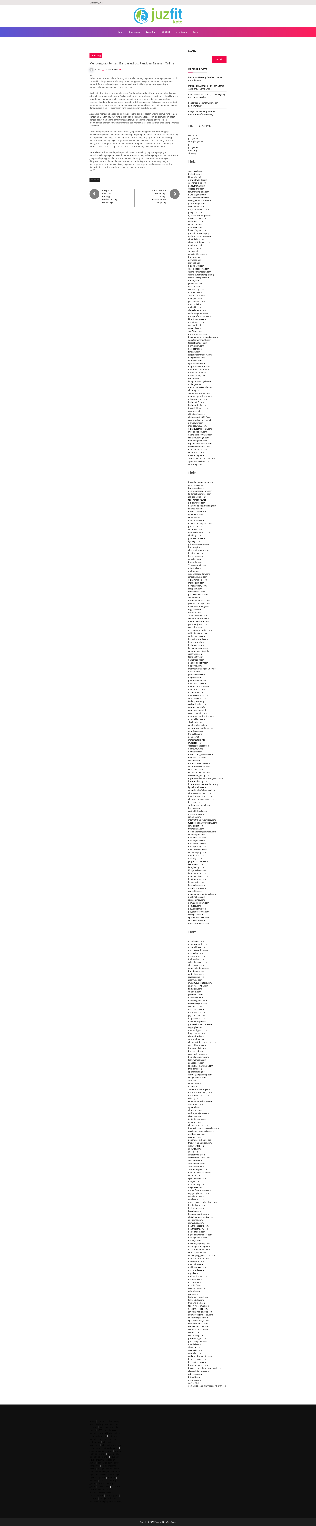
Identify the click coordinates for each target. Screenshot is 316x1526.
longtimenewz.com (197, 879)
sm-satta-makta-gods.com (200, 1311)
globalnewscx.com (196, 674)
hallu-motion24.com (197, 405)
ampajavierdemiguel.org (199, 968)
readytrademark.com (198, 1323)
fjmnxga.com (194, 351)
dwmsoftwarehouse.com (199, 1190)
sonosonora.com (196, 1062)
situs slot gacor (111, 1448)
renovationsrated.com (198, 1326)
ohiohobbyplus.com (197, 1030)
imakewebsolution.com (199, 532)
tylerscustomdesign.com (199, 215)
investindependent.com (199, 1249)
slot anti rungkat (98, 1436)
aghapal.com (194, 1107)
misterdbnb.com (196, 814)
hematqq (104, 1480)
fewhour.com (194, 612)
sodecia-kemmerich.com (199, 805)
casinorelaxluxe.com (197, 849)
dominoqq (193, 150)
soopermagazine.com (198, 1317)
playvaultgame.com (197, 908)
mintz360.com (194, 568)
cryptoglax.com (195, 1027)
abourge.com (194, 1148)
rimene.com (193, 378)
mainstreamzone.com (198, 621)
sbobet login (113, 1474)
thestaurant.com (196, 828)
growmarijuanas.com (198, 624)
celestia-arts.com (196, 188)
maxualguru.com (196, 582)
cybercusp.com (195, 1374)
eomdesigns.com (196, 731)
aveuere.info (194, 597)
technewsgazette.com (198, 313)
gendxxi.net (193, 737)
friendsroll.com (195, 1068)
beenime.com (194, 802)
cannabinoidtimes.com (199, 600)
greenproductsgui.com (199, 603)
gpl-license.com (195, 1220)
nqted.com (193, 1273)
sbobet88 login (105, 1433)
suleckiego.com (195, 464)
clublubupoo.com (196, 834)
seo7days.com (195, 331)
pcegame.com (194, 1282)
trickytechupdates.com (199, 446)
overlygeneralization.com (200, 630)
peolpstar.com (195, 212)
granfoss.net (194, 411)
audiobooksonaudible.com (200, 1356)
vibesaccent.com (196, 965)
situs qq (192, 153)
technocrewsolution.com (199, 236)
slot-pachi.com (195, 588)
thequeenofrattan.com (198, 686)
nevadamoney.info (197, 375)
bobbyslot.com (195, 562)
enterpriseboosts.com (198, 268)
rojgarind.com (194, 609)
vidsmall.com (194, 760)
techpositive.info (196, 657)
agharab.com (194, 1122)
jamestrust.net (195, 283)
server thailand (106, 1492)
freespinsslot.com (196, 591)
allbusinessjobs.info (197, 496)
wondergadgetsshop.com (200, 1074)
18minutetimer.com (197, 615)
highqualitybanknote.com (200, 1234)
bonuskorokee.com (197, 843)
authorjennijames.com (198, 1113)
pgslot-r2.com (194, 1285)
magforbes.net (195, 245)
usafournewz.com (196, 956)
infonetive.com (195, 360)
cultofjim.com (194, 991)
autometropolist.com (198, 1169)
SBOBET (166, 32)
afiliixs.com (193, 1151)
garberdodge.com (196, 203)
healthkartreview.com (198, 1228)
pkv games (95, 180)
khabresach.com (196, 452)
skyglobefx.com (195, 722)
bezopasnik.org (195, 348)
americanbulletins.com (199, 1157)
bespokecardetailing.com (200, 1092)
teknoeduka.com (196, 1300)
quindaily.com (194, 1344)
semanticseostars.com (198, 618)
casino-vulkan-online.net (199, 420)
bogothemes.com (196, 1033)
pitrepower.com (195, 423)
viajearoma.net (195, 1116)
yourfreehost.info (196, 1039)
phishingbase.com (196, 897)
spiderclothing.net (196, 1071)
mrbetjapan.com (196, 322)
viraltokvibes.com (196, 239)
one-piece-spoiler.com (198, 695)
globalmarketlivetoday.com (201, 1217)
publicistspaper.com (197, 1341)
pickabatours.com (196, 502)
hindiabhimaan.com (197, 449)
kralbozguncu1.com (197, 1252)
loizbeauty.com (195, 292)
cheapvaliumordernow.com (201, 799)
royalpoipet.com (196, 825)
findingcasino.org (196, 701)
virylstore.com (195, 224)
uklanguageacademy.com (200, 491)
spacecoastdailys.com (198, 1320)
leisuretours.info (196, 642)
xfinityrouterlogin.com (198, 437)
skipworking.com (196, 289)
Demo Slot (151, 32)
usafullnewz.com (196, 941)
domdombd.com (196, 855)
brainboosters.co (196, 971)
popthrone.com (195, 526)
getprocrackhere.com (198, 861)
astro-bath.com (195, 1104)
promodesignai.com (197, 1338)
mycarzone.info (195, 742)
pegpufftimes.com (196, 185)
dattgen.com (194, 1181)
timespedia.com (195, 298)
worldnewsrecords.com (199, 766)
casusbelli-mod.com (197, 1054)
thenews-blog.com (196, 1303)
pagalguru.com (195, 1279)
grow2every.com (196, 1223)
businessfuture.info (197, 511)
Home (121, 32)
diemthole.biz (194, 304)
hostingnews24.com (197, 1237)
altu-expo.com (195, 1110)
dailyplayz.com (195, 858)
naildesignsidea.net (197, 1134)
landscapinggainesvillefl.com (201, 1255)
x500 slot (102, 1430)
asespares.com (195, 1160)
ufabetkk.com (194, 307)
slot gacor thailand (108, 1498)
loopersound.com (196, 1018)
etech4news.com (196, 1199)
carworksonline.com (197, 218)
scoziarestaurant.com (198, 1329)
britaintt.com (194, 1377)
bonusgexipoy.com (197, 846)
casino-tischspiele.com (198, 277)
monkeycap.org (195, 248)
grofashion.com (195, 891)
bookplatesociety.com (198, 1057)
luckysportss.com (196, 882)
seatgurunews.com (197, 1077)
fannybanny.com (196, 867)
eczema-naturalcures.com (200, 1101)
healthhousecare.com (198, 1225)
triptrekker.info (195, 734)
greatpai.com (194, 1137)
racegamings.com (196, 900)
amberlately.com (196, 974)
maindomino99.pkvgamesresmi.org (106, 1501)
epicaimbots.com (196, 1196)
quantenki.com (195, 751)
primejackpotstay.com (198, 902)
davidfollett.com (195, 997)
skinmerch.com (195, 1006)
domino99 (102, 1421)
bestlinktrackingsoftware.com (202, 831)
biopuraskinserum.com (199, 366)
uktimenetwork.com (197, 944)
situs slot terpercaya (107, 1439)
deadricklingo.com (196, 719)
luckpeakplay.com (196, 885)
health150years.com (197, 230)
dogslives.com (194, 677)
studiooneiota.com (197, 698)
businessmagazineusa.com (200, 754)
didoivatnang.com (196, 1184)
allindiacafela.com (196, 414)
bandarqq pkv (101, 1424)
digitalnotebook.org (197, 579)
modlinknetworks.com (198, 876)
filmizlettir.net (194, 177)
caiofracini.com (195, 654)
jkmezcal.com (194, 817)
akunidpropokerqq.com (199, 1089)
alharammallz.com (196, 1154)
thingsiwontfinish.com (198, 923)
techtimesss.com (196, 221)
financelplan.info (196, 508)
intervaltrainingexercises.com (202, 820)
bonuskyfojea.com (196, 840)
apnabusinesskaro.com (199, 461)
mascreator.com (196, 1261)
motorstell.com (195, 227)
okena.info (193, 1086)
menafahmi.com (195, 1264)
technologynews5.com (198, 1297)
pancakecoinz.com (196, 538)
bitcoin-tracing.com (197, 1362)
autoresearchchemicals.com (201, 458)
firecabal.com (194, 1211)
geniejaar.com (194, 559)
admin (97, 69)
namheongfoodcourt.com (200, 396)
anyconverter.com (196, 295)
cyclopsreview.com (197, 1178)
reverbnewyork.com (197, 1003)
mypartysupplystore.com (200, 982)
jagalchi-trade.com (197, 1015)
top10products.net (197, 499)
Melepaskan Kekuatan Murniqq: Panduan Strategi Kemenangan (110, 196)
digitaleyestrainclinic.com (200, 428)
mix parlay (101, 1474)
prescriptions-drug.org (198, 233)
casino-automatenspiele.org (201, 274)
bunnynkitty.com (196, 345)
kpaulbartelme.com (197, 787)
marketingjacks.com (197, 440)
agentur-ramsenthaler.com (201, 728)
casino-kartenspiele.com (199, 271)
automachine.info (196, 707)
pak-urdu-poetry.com (198, 662)
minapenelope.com (197, 1021)
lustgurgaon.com (196, 556)
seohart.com (194, 1332)
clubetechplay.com (197, 852)
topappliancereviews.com (200, 443)
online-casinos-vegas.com (200, 434)
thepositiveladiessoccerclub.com (203, 1128)
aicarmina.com (195, 980)
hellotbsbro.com (196, 645)
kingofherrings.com (197, 319)
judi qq (117, 1433)
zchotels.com (194, 1291)
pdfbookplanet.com (197, 680)
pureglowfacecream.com (199, 316)
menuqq (112, 1477)
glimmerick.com (195, 994)
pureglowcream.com (197, 334)
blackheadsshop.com (198, 781)
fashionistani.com (196, 1205)
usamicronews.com (197, 888)
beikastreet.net (195, 174)
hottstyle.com (194, 1240)
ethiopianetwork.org (197, 633)
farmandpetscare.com (198, 648)
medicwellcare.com (197, 757)
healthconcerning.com (198, 606)
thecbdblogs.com (196, 455)
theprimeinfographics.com (200, 796)
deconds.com (194, 1380)
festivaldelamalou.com (198, 197)
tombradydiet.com (197, 1048)
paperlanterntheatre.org (199, 1140)
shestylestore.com (196, 920)
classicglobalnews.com (198, 1371)
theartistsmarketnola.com (200, 387)
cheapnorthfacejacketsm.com (202, 1042)
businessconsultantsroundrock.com (205, 1368)
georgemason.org (196, 485)
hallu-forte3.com (196, 402)
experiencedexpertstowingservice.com (206, 778)
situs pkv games (195, 141)
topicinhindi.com (196, 488)
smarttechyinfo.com (197, 577)
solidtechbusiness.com (199, 772)
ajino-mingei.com (196, 1036)
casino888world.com (197, 811)
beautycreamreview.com (199, 1172)
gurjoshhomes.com (197, 1045)
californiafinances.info (198, 369)
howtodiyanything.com (199, 1243)
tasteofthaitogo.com (197, 343)
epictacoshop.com (196, 363)
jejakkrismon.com (196, 301)
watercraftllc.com (196, 1145)
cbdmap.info (194, 517)
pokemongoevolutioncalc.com (202, 894)
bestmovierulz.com (197, 1012)
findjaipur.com (195, 988)
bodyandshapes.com (198, 1365)
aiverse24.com (195, 1350)
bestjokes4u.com (196, 553)
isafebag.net (194, 263)
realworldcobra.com (197, 704)
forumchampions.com (198, 191)
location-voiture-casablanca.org (203, 784)
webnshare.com (195, 627)
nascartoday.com (196, 1270)
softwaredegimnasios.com (200, 1314)
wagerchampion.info (197, 713)
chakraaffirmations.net (199, 550)
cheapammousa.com (198, 1125)
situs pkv (114, 1424)
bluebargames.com (197, 194)
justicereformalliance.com (200, 1024)
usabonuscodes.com (198, 1308)
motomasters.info (196, 739)
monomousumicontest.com (201, 716)
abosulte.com (194, 1347)
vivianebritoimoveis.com (199, 242)
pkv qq (92, 1421)
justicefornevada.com (198, 639)
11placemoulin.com (197, 565)
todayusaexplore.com (198, 950)
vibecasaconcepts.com (198, 745)
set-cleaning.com (196, 1335)
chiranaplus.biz (195, 390)
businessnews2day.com (199, 763)
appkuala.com (194, 328)
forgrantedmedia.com (198, 209)
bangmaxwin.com (196, 357)
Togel (195, 32)
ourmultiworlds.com (197, 180)
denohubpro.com (196, 689)
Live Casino (182, 32)
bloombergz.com (196, 265)
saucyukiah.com (195, 171)
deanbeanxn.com (196, 520)
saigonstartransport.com (200, 354)
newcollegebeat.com (197, 1000)
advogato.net (194, 260)
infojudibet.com (195, 514)
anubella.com (194, 1353)
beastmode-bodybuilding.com (202, 505)
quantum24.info (195, 748)
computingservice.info (198, 651)
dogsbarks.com (195, 1187)
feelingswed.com (196, 1208)
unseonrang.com (196, 659)
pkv (189, 144)
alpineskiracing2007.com (199, 417)
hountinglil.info (195, 547)
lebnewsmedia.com (197, 1060)
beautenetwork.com (197, 1359)
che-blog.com (194, 535)
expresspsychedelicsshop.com (202, 1202)
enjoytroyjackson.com (198, 1193)
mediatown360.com (197, 425)
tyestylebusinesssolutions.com (202, 822)
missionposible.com (197, 431)
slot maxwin (95, 1442)
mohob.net (193, 571)
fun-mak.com (194, 808)
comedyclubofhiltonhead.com (202, 790)
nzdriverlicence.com (197, 1276)
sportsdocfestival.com (198, 917)
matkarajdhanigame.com (200, 523)
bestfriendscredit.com (198, 1095)
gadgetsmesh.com (196, 636)
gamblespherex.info (197, 725)
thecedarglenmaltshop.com (201, 482)
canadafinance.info (197, 372)
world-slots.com (195, 529)
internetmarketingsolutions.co (202, 668)
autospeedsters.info (197, 710)
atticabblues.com (196, 1166)
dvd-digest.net (195, 384)
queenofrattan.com (197, 683)
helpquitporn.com (196, 1231)
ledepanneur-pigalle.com (199, 381)
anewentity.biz (195, 325)
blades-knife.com (196, 692)
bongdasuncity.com (197, 585)
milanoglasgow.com (197, 399)
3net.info (192, 1080)
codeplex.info (194, 1083)
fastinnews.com (195, 864)
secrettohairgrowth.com (199, 340)
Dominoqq (134, 32)
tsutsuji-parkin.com (197, 1119)
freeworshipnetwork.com (200, 1143)
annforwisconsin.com (198, 985)
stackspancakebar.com (199, 393)
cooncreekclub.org (197, 183)
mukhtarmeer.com (197, 1267)
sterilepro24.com (196, 769)
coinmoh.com (194, 1175)
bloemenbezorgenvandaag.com (203, 337)
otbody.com (193, 280)
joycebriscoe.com (196, 977)
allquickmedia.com (197, 310)
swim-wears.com (196, 206)
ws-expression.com (197, 1288)
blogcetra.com (195, 665)
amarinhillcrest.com (197, 254)
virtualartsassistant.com (199, 793)
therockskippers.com (198, 408)
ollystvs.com (194, 671)
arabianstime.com (196, 1163)
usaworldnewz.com (197, 947)
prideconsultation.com (198, 544)
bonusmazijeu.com (197, 837)
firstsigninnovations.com (199, 200)
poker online (103, 1486)
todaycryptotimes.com (198, 1305)
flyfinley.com (194, 541)
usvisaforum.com (196, 1009)
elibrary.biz (193, 1098)
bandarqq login (105, 1462)
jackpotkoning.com (197, 873)
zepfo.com (193, 1294)
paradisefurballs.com (198, 594)
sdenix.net (193, 251)
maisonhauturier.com (198, 1258)
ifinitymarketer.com (197, 870)
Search (193, 50)
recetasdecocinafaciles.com (201, 1131)
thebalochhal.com (196, 959)
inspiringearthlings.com (199, 1246)
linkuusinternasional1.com (200, 1065)
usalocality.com (195, 953)
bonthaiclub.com (196, 1051)
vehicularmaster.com (198, 962)
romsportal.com (195, 914)
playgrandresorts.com (198, 911)
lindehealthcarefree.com (199, 494)
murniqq (93, 1480)
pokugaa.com (194, 905)
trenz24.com (194, 286)
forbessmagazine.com (198, 1214)
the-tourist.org (195, 257)
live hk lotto (193, 135)
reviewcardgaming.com (199, 775)
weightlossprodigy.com (199, 574)
